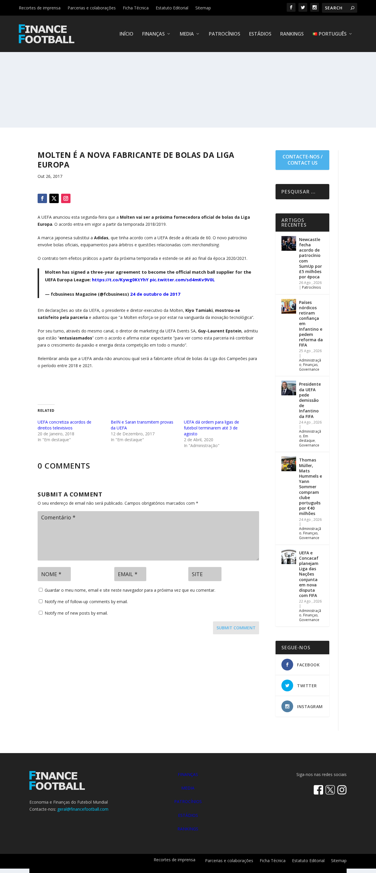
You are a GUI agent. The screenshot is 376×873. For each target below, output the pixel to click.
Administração (310, 434)
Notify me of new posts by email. (76, 613)
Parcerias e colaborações (92, 8)
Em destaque (307, 438)
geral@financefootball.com (82, 809)
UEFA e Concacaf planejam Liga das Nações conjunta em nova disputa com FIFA (308, 574)
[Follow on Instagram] (65, 198)
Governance (309, 369)
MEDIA (187, 788)
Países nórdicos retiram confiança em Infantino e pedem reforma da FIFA (311, 324)
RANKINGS (187, 829)
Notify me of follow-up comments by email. (86, 601)
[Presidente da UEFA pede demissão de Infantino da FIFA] (288, 388)
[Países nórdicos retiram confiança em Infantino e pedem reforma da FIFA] (288, 306)
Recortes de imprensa (40, 8)
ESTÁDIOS (188, 815)
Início (126, 34)
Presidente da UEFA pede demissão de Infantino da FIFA (310, 400)
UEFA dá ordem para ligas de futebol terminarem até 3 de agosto (211, 427)
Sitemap (203, 8)
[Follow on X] (54, 198)
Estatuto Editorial (172, 8)
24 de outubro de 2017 (155, 294)
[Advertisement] (188, 83)
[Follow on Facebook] (42, 198)
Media (187, 34)
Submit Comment (236, 627)
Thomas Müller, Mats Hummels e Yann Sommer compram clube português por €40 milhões (310, 486)
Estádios (260, 34)
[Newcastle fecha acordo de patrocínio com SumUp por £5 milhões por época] (288, 243)
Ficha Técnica (136, 8)
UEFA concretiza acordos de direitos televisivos (64, 425)
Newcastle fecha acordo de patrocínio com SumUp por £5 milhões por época (310, 258)
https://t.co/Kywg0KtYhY (120, 279)
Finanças (153, 34)
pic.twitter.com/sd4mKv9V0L (182, 279)
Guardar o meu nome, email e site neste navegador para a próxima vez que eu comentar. (130, 590)
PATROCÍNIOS (188, 801)
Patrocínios (224, 34)
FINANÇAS (188, 774)
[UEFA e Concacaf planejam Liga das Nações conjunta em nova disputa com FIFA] (288, 556)
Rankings (292, 34)
